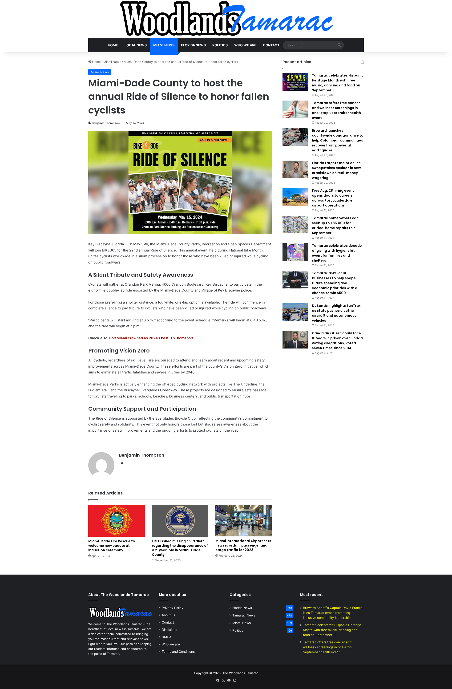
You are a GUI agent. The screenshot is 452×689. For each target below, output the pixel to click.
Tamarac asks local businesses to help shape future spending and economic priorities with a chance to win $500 (334, 283)
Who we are (245, 45)
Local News (136, 45)
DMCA (166, 637)
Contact (271, 45)
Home (113, 45)
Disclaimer (170, 630)
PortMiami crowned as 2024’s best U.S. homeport (151, 338)
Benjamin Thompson (106, 123)
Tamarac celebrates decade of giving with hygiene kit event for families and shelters (337, 253)
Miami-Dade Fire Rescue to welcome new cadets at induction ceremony (111, 545)
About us (168, 615)
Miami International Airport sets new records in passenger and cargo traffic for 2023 (243, 545)
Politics (220, 45)
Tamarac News (243, 615)
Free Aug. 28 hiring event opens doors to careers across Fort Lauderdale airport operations (333, 198)
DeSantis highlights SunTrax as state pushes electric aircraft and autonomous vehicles (336, 313)
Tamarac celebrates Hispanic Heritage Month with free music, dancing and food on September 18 (337, 83)
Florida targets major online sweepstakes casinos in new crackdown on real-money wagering (336, 170)
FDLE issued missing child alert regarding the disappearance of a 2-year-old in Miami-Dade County (180, 548)
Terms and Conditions (178, 651)
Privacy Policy (172, 608)
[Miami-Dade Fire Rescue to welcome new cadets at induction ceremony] (116, 520)
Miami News (163, 45)
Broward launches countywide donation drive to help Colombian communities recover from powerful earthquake (337, 140)
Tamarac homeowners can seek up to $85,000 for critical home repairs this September (335, 225)
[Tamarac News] (226, 19)
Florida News (193, 45)
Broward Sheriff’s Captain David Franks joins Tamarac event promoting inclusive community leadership (332, 613)
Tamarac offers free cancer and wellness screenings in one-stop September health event (336, 110)
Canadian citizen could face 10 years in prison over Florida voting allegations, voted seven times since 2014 (337, 340)
